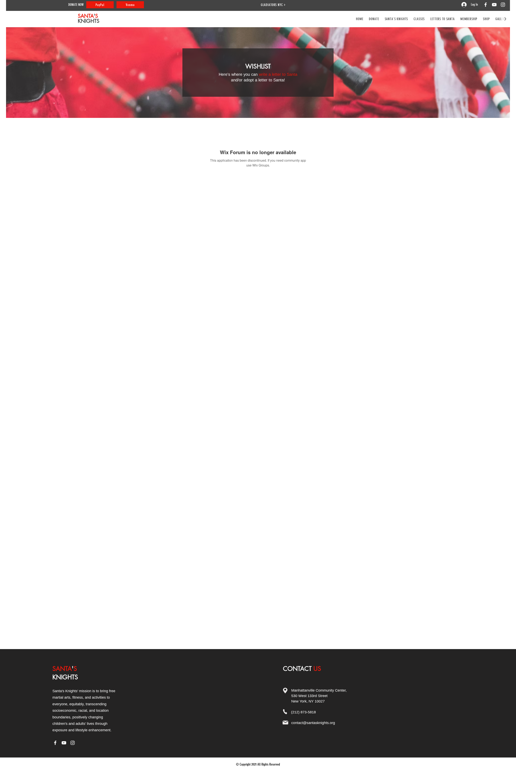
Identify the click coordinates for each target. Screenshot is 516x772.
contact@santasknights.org (313, 723)
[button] (419, 19)
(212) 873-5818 (303, 712)
